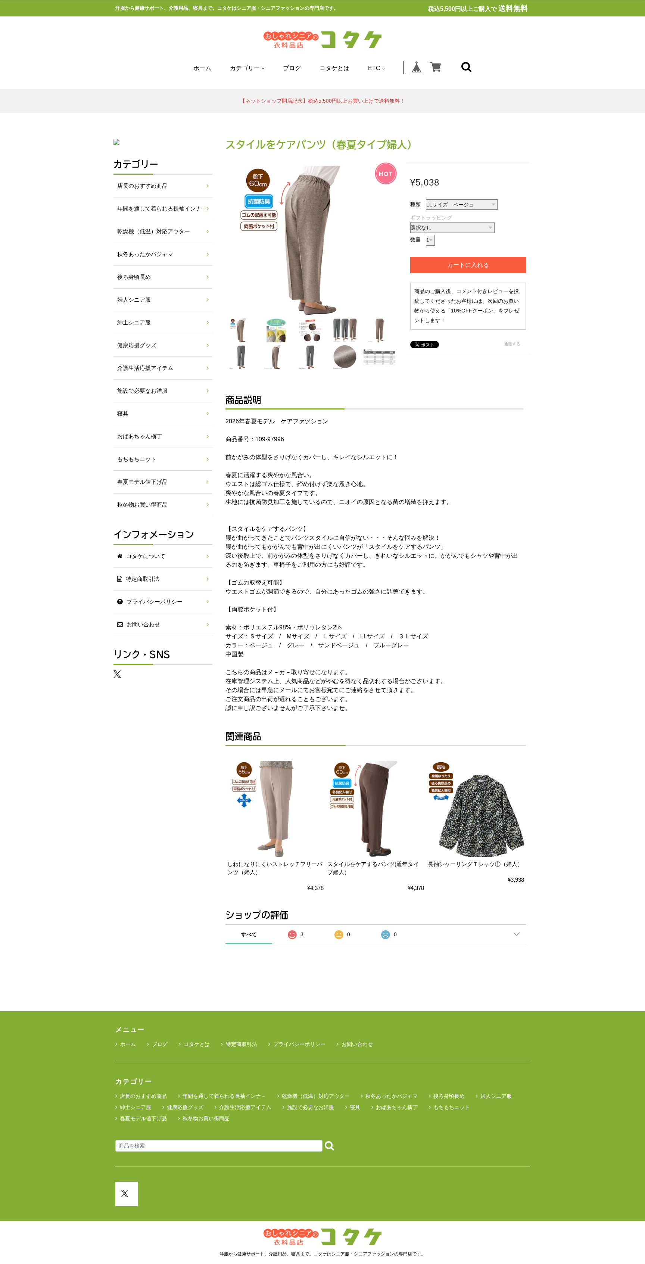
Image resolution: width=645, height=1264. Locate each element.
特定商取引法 (241, 1044)
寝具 (122, 414)
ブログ (292, 68)
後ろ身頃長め (134, 277)
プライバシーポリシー (299, 1044)
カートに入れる (468, 265)
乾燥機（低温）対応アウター (153, 231)
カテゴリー (245, 68)
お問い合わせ (357, 1044)
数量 (415, 239)
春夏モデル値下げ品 (142, 482)
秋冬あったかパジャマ (145, 254)
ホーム (202, 68)
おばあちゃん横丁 (139, 436)
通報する (512, 344)
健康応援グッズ (136, 345)
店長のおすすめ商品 (142, 186)
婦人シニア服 (134, 300)
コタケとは (334, 68)
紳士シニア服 (134, 323)
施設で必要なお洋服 (142, 391)
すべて (249, 934)
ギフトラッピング (431, 218)
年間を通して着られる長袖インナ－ (162, 209)
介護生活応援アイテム (145, 368)
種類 (415, 204)
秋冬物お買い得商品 (142, 505)
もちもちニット (136, 459)
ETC (374, 68)
